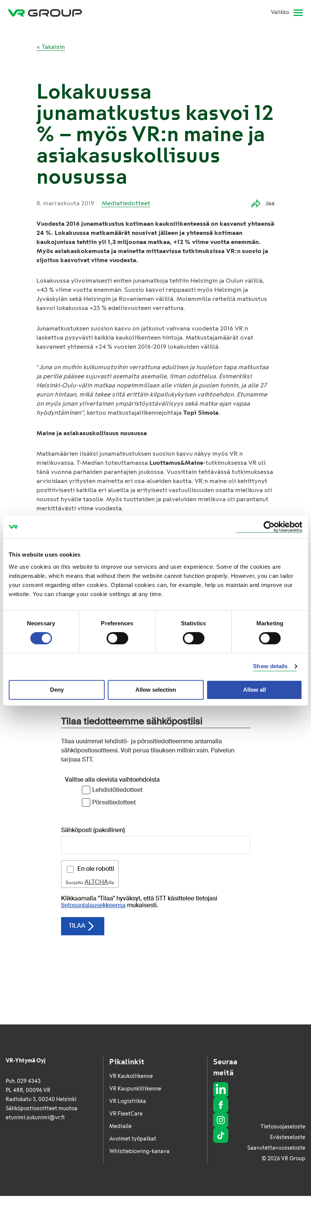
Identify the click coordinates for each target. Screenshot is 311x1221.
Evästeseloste (287, 1137)
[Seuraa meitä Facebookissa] (220, 1104)
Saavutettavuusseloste (276, 1148)
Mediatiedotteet (126, 203)
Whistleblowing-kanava (139, 1151)
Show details (270, 666)
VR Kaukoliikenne (131, 1076)
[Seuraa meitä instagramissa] (220, 1120)
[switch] (117, 638)
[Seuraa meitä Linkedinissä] (220, 1089)
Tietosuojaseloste (283, 1126)
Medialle (120, 1126)
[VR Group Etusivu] (45, 12)
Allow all (254, 689)
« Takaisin (50, 46)
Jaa (270, 203)
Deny (57, 689)
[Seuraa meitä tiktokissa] (220, 1135)
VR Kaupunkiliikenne (135, 1089)
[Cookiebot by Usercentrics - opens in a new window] (269, 527)
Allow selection (155, 689)
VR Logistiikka (127, 1101)
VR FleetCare (126, 1114)
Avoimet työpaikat (132, 1139)
